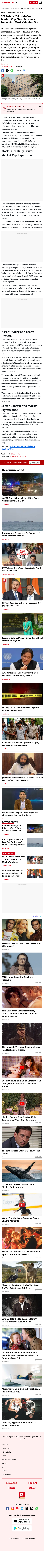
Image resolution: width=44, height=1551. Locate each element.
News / (3, 8)
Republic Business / (13, 8)
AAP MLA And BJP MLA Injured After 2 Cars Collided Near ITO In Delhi (20, 499)
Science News (6, 818)
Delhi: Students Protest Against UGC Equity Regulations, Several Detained (20, 744)
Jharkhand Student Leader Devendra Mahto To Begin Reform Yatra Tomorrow (22, 779)
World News (5, 539)
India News (5, 504)
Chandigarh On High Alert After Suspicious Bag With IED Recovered (20, 709)
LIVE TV (34, 2)
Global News (6, 679)
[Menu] (40, 2)
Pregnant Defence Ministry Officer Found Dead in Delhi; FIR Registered (22, 639)
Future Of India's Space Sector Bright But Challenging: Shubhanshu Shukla (19, 814)
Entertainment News (8, 574)
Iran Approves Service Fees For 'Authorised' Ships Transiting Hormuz (21, 534)
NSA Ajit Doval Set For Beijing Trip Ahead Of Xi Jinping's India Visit (21, 604)
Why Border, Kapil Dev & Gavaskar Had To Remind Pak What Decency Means (20, 674)
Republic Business (6, 67)
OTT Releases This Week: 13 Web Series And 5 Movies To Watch (21, 569)
